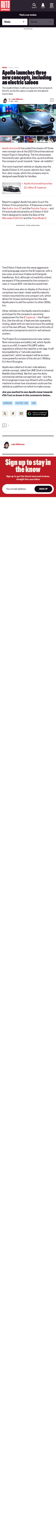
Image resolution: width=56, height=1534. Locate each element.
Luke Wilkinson (17, 99)
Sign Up (43, 489)
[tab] (6, 139)
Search (34, 8)
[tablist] (28, 139)
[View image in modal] (4, 119)
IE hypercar (29, 317)
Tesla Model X (39, 218)
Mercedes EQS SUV (12, 218)
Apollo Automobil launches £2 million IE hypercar (38, 185)
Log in (43, 8)
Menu (52, 8)
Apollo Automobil (11, 148)
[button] (28, 119)
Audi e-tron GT (14, 208)
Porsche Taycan (39, 208)
